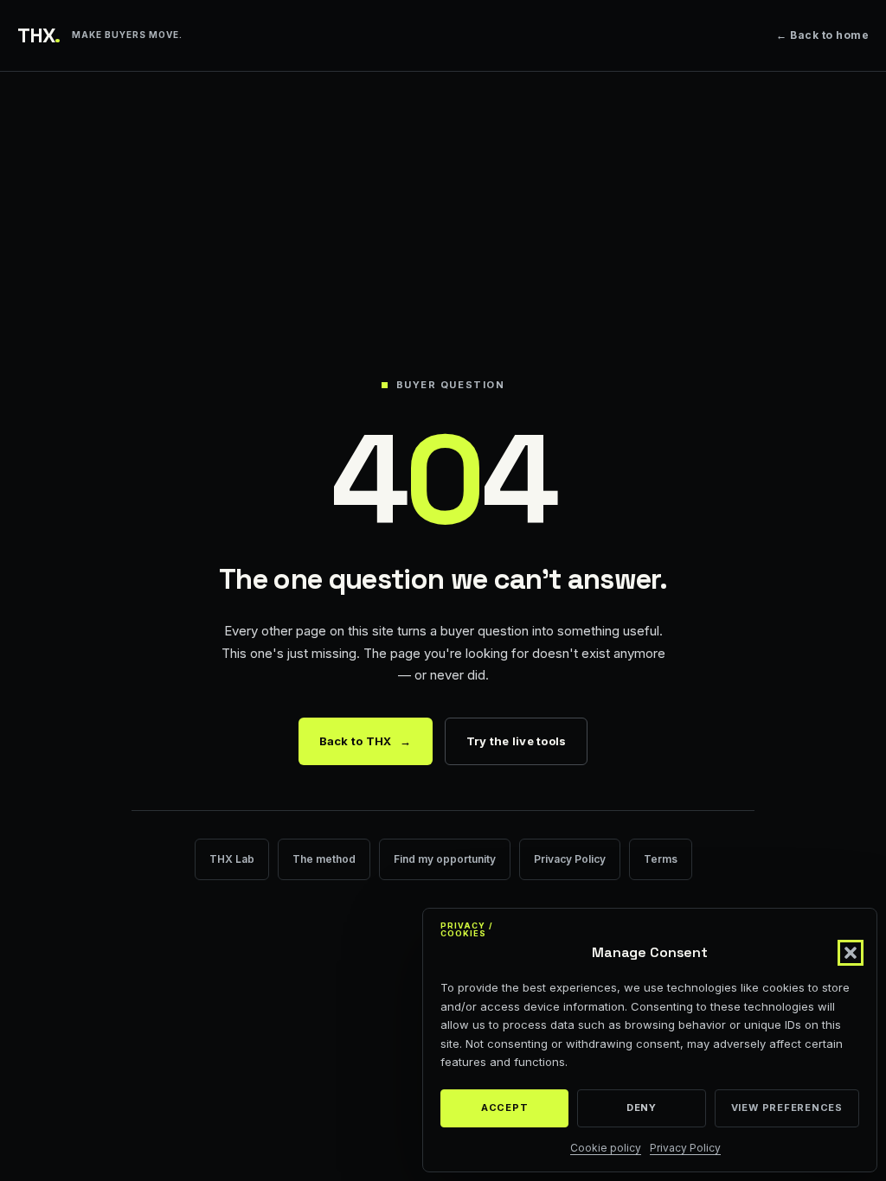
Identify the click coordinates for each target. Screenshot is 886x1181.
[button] (850, 952)
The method (324, 858)
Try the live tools (516, 741)
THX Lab (231, 858)
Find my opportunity (445, 858)
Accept (505, 1107)
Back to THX (365, 741)
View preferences (787, 1107)
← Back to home (822, 35)
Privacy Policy (685, 1147)
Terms (660, 858)
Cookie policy (605, 1147)
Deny (641, 1107)
